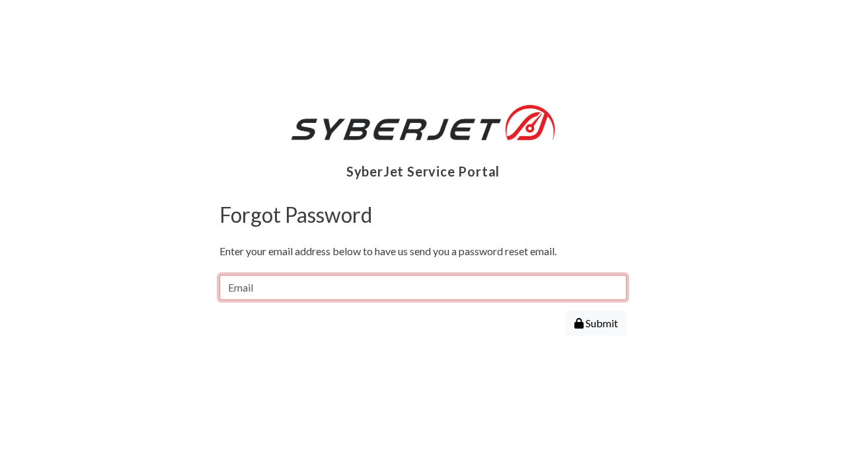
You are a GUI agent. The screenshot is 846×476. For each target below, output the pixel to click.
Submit (601, 323)
